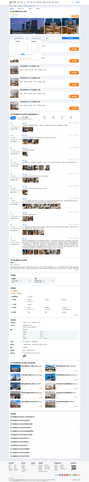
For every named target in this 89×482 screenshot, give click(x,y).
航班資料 (46, 465)
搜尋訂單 (77, 2)
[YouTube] (62, 475)
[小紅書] (67, 475)
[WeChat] (70, 475)
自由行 (28, 2)
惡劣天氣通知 (47, 467)
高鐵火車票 (38, 2)
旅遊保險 (40, 466)
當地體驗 (44, 2)
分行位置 (23, 468)
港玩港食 (10, 470)
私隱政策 (23, 471)
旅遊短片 (40, 468)
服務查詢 (61, 467)
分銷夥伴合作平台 (63, 468)
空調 (32, 69)
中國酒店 (15, 6)
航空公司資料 (47, 466)
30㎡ (22, 93)
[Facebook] (60, 475)
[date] (18, 38)
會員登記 (56, 466)
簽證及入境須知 (47, 468)
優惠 (53, 2)
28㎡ (22, 81)
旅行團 (18, 2)
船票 (34, 2)
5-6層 (28, 69)
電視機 (41, 69)
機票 (22, 2)
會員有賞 (56, 468)
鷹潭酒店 (20, 6)
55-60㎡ (22, 69)
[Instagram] (65, 475)
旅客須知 (40, 465)
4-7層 (27, 81)
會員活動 (61, 465)
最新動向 (23, 466)
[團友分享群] (75, 475)
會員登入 (56, 465)
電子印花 (40, 470)
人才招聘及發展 (24, 470)
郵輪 (32, 2)
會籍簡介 (56, 467)
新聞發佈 (23, 467)
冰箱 (44, 46)
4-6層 (27, 105)
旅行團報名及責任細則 (43, 471)
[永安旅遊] (13, 2)
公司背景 (23, 465)
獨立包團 (49, 2)
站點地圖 (74, 479)
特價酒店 (10, 6)
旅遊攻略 (57, 2)
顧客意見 (61, 466)
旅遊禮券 (40, 467)
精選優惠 (56, 470)
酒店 (25, 2)
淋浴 (36, 69)
